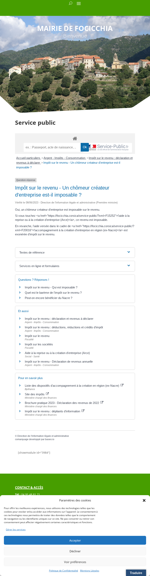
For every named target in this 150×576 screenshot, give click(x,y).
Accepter (75, 540)
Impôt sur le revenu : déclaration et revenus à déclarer (59, 318)
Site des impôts (35, 394)
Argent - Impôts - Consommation (65, 158)
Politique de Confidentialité (63, 570)
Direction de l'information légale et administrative (43, 436)
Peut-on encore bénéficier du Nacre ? (48, 298)
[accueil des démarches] (75, 138)
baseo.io (49, 439)
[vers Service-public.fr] (107, 148)
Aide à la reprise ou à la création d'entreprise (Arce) (57, 353)
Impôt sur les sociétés (39, 344)
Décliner (75, 551)
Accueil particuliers (28, 158)
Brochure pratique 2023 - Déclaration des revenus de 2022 (62, 402)
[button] (144, 500)
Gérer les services (16, 529)
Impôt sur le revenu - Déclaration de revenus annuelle (59, 361)
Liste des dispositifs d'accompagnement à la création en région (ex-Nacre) (72, 385)
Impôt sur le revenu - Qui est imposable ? (51, 287)
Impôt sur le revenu (37, 336)
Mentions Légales (89, 570)
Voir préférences (75, 562)
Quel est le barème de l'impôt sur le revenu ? (53, 292)
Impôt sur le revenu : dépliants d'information (53, 411)
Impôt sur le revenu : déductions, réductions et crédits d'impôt (64, 327)
